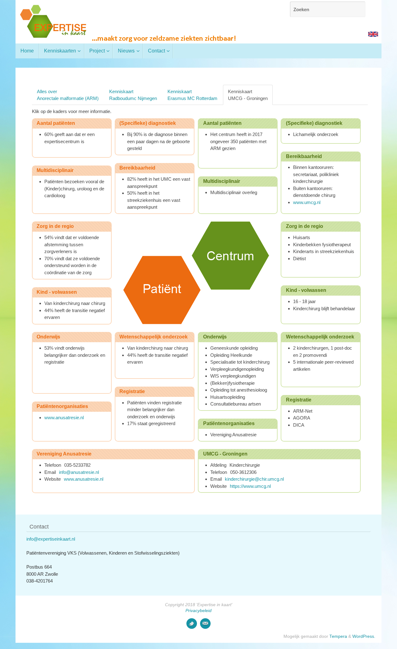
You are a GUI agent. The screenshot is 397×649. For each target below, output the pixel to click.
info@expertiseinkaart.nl (50, 539)
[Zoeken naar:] (327, 9)
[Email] (205, 623)
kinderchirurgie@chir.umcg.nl (254, 479)
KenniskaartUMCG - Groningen (248, 95)
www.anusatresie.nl (64, 417)
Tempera (338, 636)
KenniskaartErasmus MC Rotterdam (192, 95)
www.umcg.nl (307, 202)
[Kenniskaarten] (191, 623)
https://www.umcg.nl (250, 486)
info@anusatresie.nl (79, 472)
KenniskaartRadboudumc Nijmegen (133, 95)
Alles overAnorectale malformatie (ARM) (68, 95)
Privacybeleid (198, 610)
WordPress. (363, 636)
